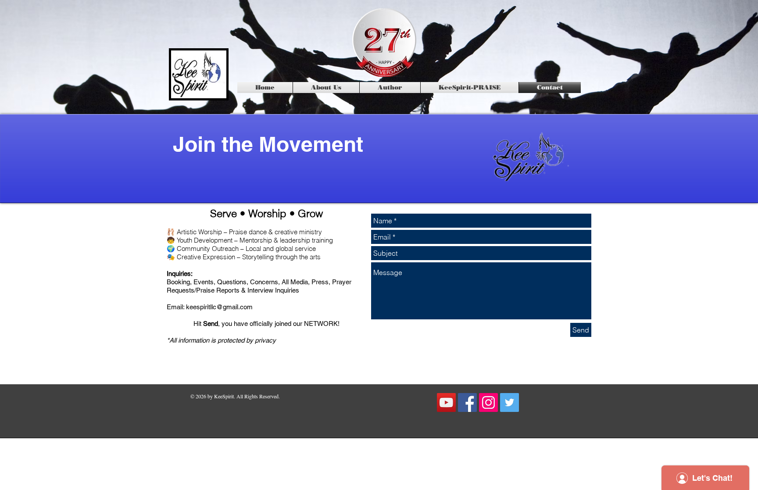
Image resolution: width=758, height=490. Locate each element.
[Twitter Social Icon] (509, 402)
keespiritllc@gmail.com (219, 307)
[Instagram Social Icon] (488, 402)
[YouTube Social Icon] (446, 402)
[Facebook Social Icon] (467, 402)
